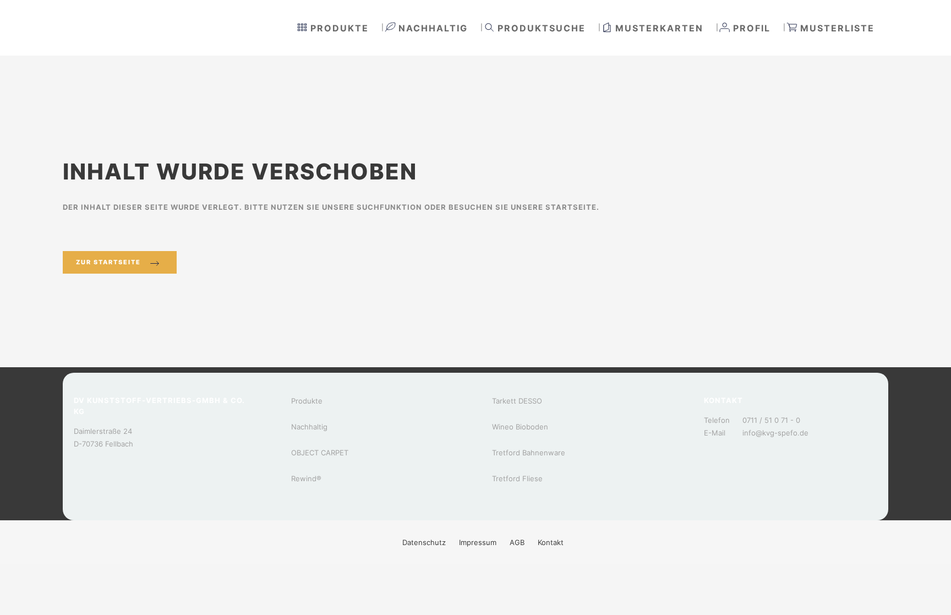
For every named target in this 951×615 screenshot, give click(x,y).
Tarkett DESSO (517, 400)
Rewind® (306, 478)
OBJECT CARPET (319, 452)
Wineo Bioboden (520, 426)
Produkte (307, 400)
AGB (517, 542)
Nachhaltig (309, 426)
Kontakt (551, 542)
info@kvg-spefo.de (775, 432)
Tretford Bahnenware (528, 452)
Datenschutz (424, 542)
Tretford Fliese (517, 478)
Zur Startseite (108, 262)
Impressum (477, 542)
